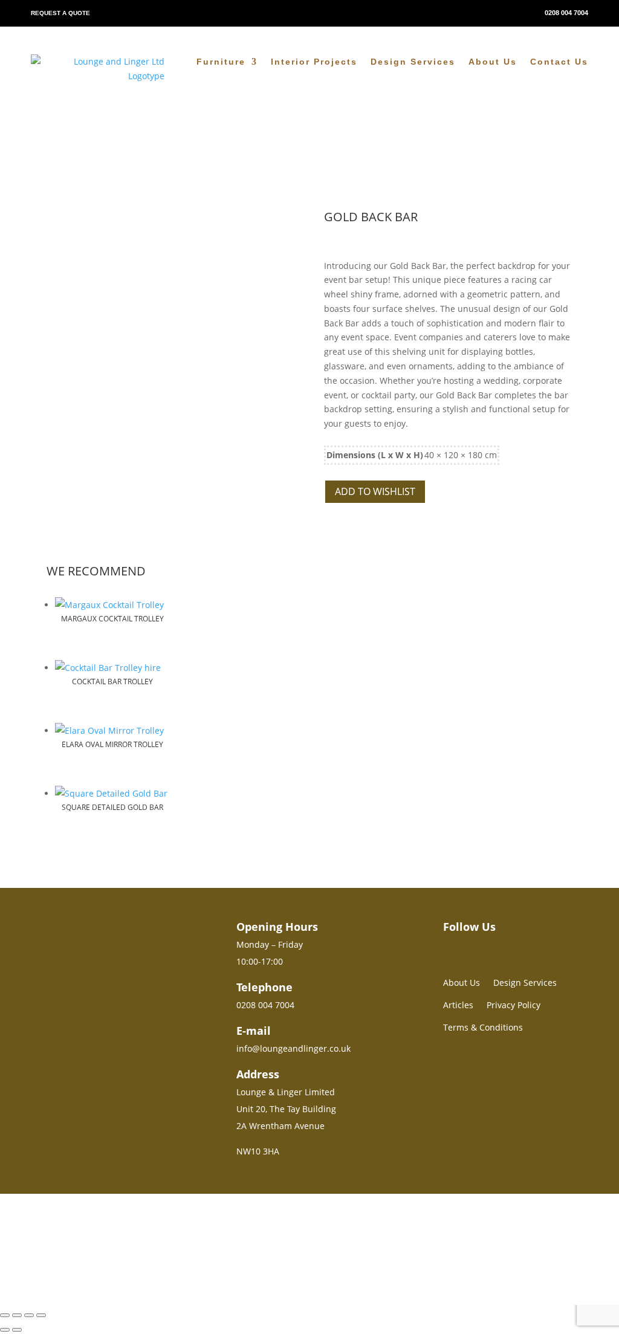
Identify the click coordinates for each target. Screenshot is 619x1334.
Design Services (413, 61)
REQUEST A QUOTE (60, 13)
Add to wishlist (375, 491)
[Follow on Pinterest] (491, 945)
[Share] (29, 1315)
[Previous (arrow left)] (5, 1330)
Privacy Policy (513, 1005)
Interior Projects (314, 61)
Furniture (220, 61)
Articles (458, 1005)
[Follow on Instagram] (447, 945)
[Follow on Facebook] (469, 945)
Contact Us (559, 61)
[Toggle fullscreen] (17, 1315)
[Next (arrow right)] (17, 1330)
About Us (492, 61)
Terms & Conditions (483, 1027)
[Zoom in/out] (5, 1315)
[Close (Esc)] (41, 1315)
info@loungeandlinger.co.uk (293, 1048)
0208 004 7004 (566, 12)
